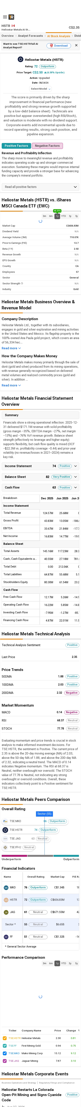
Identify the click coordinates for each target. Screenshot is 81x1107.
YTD (63, 216)
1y (57, 215)
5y (76, 216)
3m (44, 216)
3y (70, 216)
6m (51, 216)
